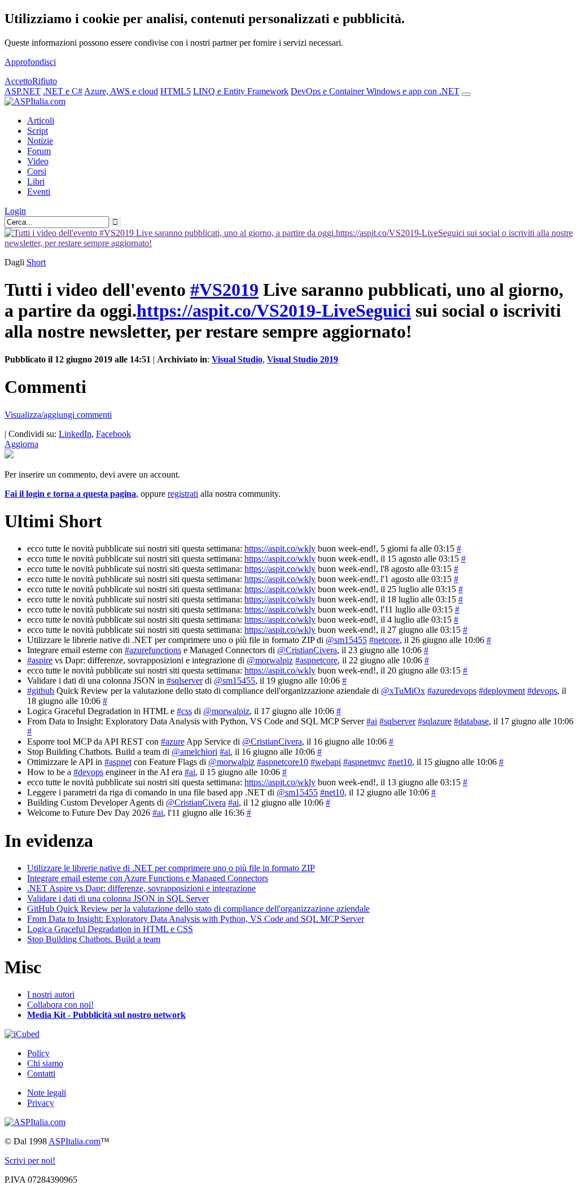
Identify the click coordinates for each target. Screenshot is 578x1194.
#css (184, 711)
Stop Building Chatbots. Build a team (93, 939)
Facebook (113, 434)
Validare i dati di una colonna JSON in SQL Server (118, 898)
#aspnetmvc (364, 762)
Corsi (36, 171)
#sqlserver (185, 680)
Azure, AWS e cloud (121, 91)
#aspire (39, 660)
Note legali (46, 1092)
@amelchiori (194, 751)
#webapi (325, 762)
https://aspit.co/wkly (280, 548)
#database (471, 721)
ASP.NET (23, 91)
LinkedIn (75, 434)
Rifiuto (44, 81)
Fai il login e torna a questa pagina (70, 493)
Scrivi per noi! (30, 1160)
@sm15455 (346, 640)
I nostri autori (51, 994)
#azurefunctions (153, 650)
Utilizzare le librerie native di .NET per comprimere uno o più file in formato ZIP (171, 868)
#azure (173, 741)
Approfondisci (30, 62)
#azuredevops (451, 691)
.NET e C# (62, 91)
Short (36, 262)
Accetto (18, 81)
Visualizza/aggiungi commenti (58, 414)
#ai (371, 721)
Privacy (40, 1103)
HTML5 (175, 91)
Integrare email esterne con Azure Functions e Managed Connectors (147, 878)
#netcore (384, 640)
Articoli (40, 120)
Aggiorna (21, 444)
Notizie (40, 141)
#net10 (400, 762)
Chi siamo (45, 1063)
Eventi (38, 191)
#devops (542, 691)
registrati (183, 493)
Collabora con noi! (60, 1004)
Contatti (41, 1073)
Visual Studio (237, 359)
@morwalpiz (270, 660)
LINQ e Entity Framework (240, 91)
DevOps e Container (328, 91)
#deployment (502, 691)
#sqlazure (435, 721)
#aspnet (118, 762)
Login (15, 211)
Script (37, 130)
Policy (38, 1053)
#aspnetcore (316, 660)
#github (40, 691)
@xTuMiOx (403, 691)
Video (38, 161)
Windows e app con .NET (412, 91)
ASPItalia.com (74, 1141)
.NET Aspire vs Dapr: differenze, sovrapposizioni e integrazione (141, 888)
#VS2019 (224, 289)
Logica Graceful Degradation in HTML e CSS (110, 929)
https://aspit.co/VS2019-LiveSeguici (274, 310)
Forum (39, 151)
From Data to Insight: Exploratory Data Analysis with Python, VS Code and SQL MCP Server (195, 919)
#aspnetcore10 (282, 762)
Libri (36, 181)
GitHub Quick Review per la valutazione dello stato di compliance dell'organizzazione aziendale (198, 908)
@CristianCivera (307, 650)
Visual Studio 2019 (302, 359)
